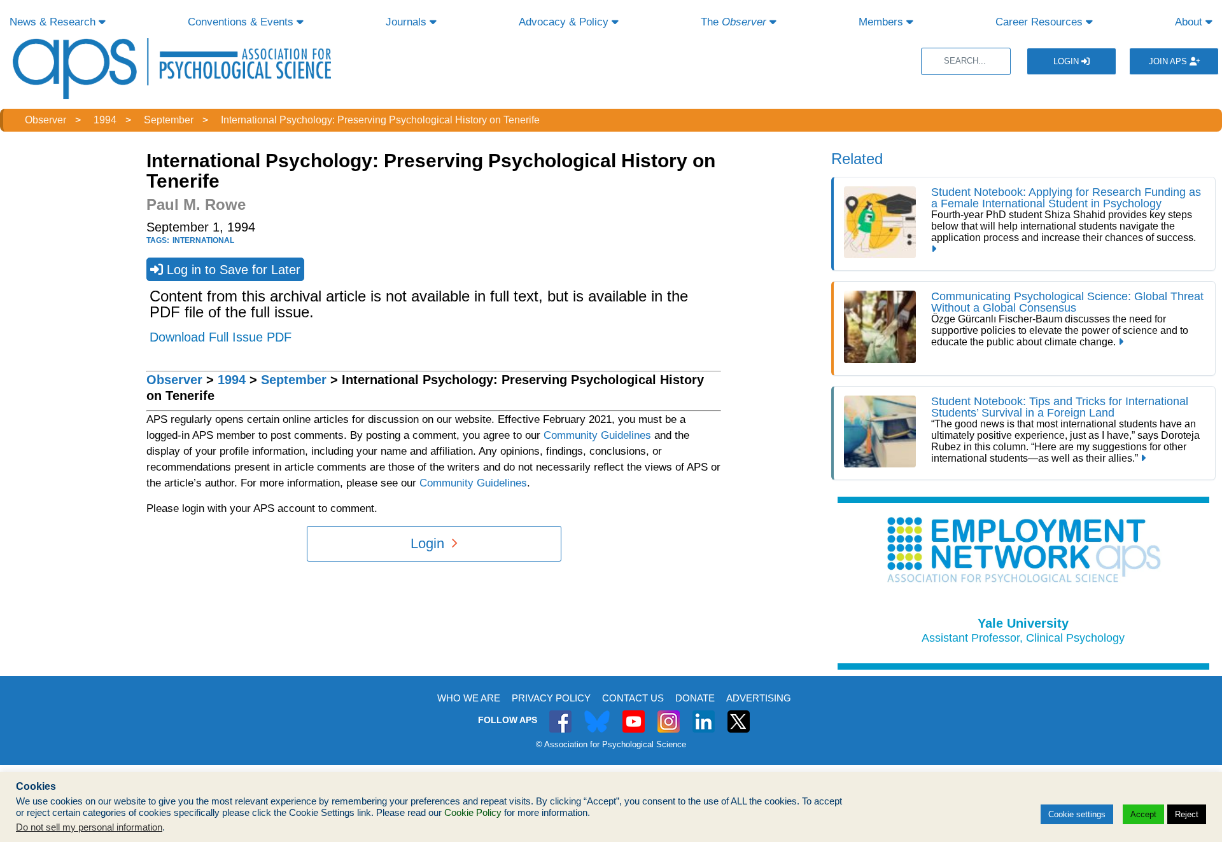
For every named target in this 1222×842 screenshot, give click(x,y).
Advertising (758, 698)
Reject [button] (1186, 814)
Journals (408, 22)
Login (1067, 61)
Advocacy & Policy (565, 22)
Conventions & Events (242, 22)
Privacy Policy (551, 698)
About (1190, 22)
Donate (695, 698)
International (203, 240)
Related (857, 158)
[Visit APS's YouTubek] (633, 714)
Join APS (1169, 61)
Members (882, 22)
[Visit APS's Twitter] (597, 714)
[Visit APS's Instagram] (668, 714)
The (733, 22)
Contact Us (633, 698)
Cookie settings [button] (1077, 814)
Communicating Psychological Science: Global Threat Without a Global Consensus (1067, 302)
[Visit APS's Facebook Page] (560, 714)
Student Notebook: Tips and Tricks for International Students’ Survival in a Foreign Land (1059, 407)
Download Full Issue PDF (220, 337)
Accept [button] (1143, 814)
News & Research (54, 22)
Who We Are (468, 698)
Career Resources (1040, 22)
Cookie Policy (473, 813)
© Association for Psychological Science (611, 744)
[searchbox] (966, 61)
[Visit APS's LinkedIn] (703, 714)
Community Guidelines (597, 435)
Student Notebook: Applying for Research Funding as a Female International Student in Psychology (1066, 198)
